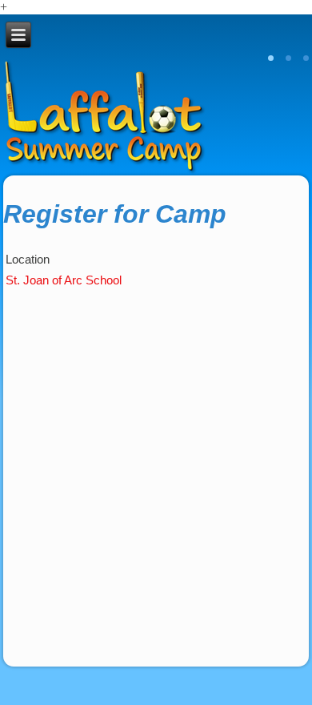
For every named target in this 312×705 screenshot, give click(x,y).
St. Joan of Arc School (67, 280)
